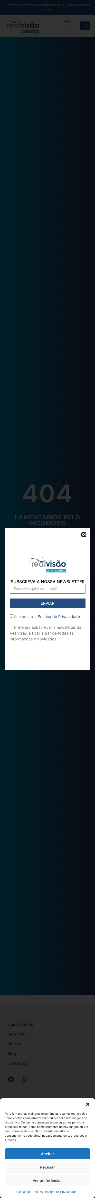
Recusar (47, 1167)
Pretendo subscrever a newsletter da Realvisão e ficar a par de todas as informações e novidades (45, 633)
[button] (87, 1104)
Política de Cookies (29, 1192)
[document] (47, 599)
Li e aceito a (47, 616)
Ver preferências (47, 1180)
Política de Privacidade (60, 1192)
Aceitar (47, 1153)
